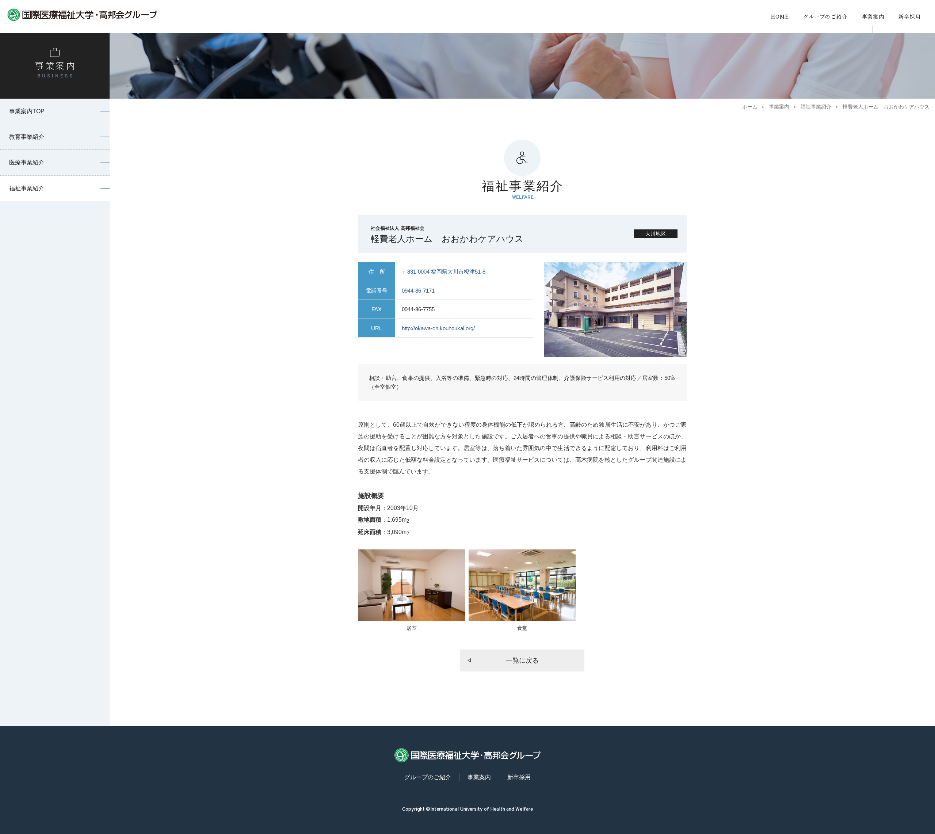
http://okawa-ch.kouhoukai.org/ (438, 328)
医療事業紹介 (26, 162)
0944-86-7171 (418, 290)
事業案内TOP (27, 111)
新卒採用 (909, 16)
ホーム (749, 107)
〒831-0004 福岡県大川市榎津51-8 (443, 272)
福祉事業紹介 (816, 107)
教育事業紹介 (26, 137)
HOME (780, 16)
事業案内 (873, 16)
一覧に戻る (522, 660)
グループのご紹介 (825, 16)
